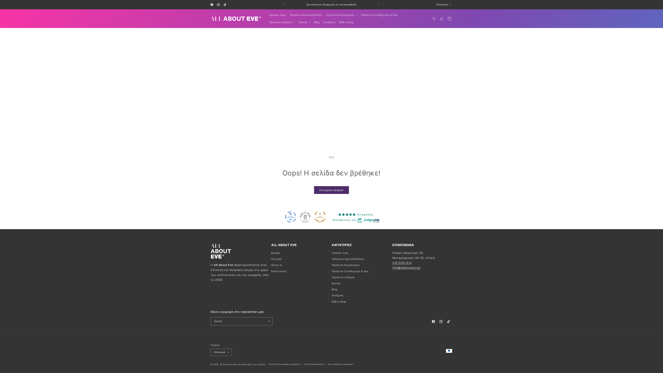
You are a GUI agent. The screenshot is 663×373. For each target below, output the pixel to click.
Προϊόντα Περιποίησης (346, 265)
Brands (275, 252)
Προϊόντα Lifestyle (343, 277)
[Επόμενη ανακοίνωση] (378, 4)
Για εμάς (276, 258)
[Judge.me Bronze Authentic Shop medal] (320, 217)
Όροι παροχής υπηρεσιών (340, 364)
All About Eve (226, 364)
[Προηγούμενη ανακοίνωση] (284, 4)
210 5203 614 (402, 263)
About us (276, 265)
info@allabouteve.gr (406, 267)
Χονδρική (337, 295)
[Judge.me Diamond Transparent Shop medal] (290, 217)
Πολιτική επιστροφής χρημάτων (285, 364)
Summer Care (340, 252)
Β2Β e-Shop (339, 301)
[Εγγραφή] (269, 321)
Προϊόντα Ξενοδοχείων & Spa (350, 271)
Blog (334, 289)
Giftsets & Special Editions (348, 258)
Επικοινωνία (279, 271)
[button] (341, 15)
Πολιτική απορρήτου (314, 364)
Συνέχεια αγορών (331, 190)
